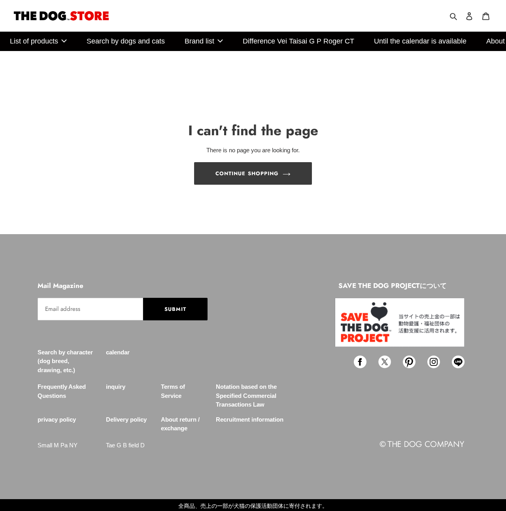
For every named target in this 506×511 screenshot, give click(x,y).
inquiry (115, 386)
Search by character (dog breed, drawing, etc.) (65, 361)
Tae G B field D (125, 445)
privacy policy (57, 419)
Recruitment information (249, 419)
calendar (118, 352)
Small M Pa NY (57, 445)
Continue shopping (247, 173)
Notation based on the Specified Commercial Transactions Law (246, 395)
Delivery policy (126, 419)
